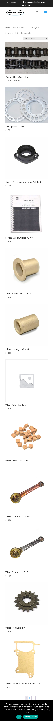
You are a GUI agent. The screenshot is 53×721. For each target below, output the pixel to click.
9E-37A (29, 27)
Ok (19, 717)
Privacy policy (30, 717)
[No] (49, 710)
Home (7, 27)
